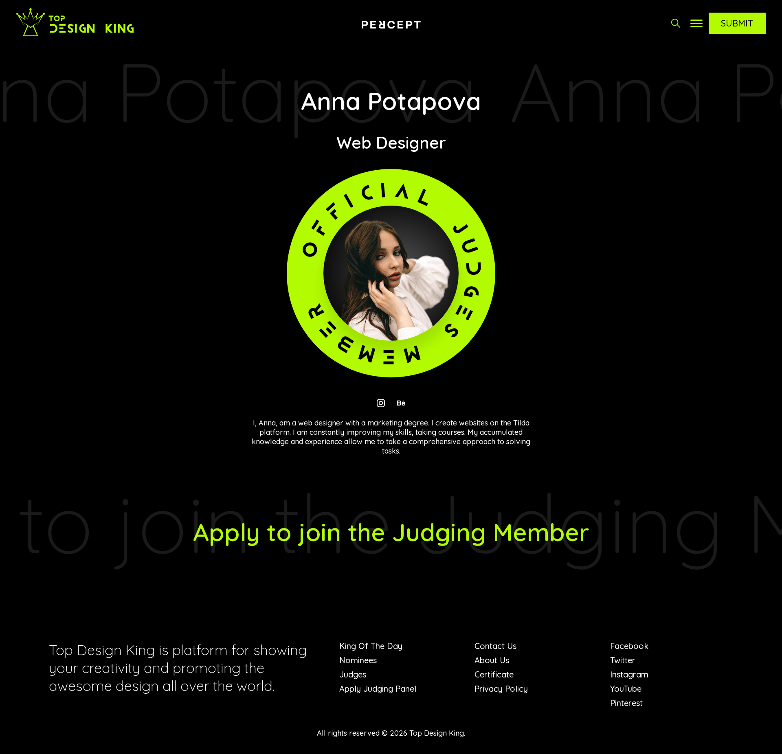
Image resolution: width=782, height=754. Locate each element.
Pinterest (626, 703)
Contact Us (495, 646)
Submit (737, 23)
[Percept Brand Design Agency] (391, 24)
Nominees (358, 660)
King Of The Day (370, 646)
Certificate (494, 674)
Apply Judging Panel (377, 689)
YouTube (625, 689)
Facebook (629, 646)
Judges (352, 674)
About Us (491, 660)
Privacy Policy (501, 689)
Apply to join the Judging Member (391, 532)
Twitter (622, 660)
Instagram (629, 674)
